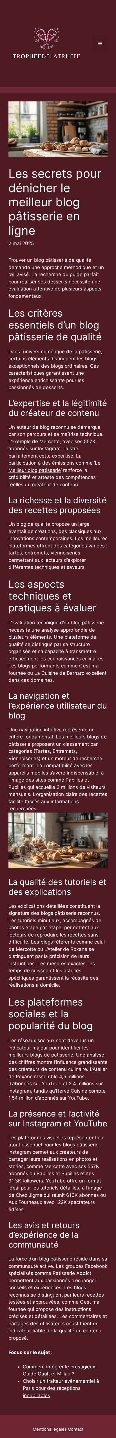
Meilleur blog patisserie (34, 470)
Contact (75, 1429)
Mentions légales (50, 1429)
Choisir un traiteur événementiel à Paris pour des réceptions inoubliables (61, 1388)
